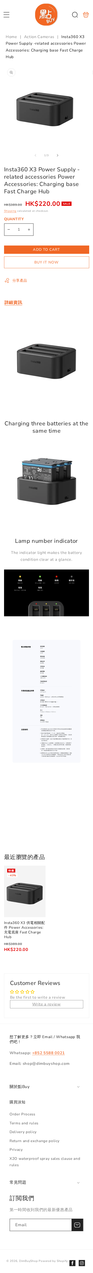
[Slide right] (57, 155)
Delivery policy (23, 1131)
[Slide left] (35, 155)
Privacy (16, 1149)
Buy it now (46, 262)
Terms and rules (24, 1123)
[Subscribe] (77, 1225)
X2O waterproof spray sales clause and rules (45, 1161)
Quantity (14, 218)
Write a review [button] (46, 1004)
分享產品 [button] (19, 280)
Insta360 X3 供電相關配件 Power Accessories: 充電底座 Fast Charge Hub (25, 891)
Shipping (10, 211)
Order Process (22, 1114)
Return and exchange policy (35, 1140)
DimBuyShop (28, 1261)
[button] (6, 14)
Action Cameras (39, 36)
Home (12, 36)
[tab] (13, 302)
